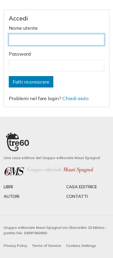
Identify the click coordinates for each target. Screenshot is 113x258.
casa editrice (81, 186)
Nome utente (23, 28)
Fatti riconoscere (31, 82)
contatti (77, 196)
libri (8, 186)
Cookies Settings (81, 245)
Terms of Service (46, 245)
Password (20, 54)
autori (11, 196)
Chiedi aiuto (75, 98)
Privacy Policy (15, 245)
